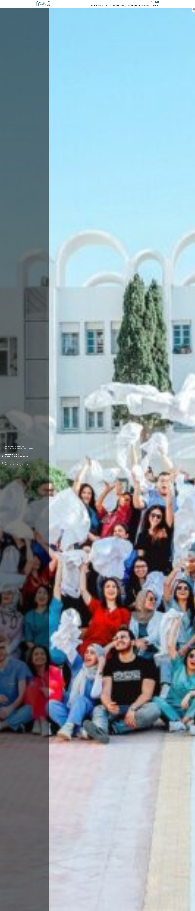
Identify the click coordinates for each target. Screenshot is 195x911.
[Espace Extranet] (157, 2)
